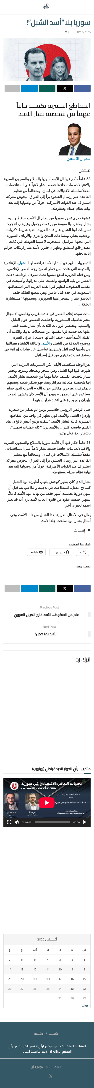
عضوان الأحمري (79, 158)
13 (22, 969)
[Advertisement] (47, 880)
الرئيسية (39, 1033)
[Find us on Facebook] (56, 1076)
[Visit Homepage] (47, 6)
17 (60, 978)
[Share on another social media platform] (12, 88)
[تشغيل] (84, 822)
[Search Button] (8, 7)
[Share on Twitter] (65, 88)
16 (72, 978)
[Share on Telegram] (29, 88)
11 (48, 969)
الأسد (46, 343)
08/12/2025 (83, 32)
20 (22, 978)
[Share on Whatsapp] (47, 88)
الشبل (22, 262)
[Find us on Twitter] (50, 1076)
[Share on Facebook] (82, 88)
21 (9, 978)
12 (35, 969)
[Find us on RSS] (37, 1076)
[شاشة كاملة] (9, 822)
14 (9, 969)
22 (84, 988)
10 (60, 969)
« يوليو (85, 1005)
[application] (47, 802)
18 (48, 978)
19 (35, 978)
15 (84, 978)
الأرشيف (53, 1033)
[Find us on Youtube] (45, 1076)
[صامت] (16, 822)
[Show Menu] (86, 7)
